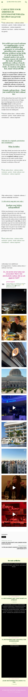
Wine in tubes (14, 146)
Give (4, 536)
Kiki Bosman (3, 19)
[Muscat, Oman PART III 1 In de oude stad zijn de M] (14, 301)
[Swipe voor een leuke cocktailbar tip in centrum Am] (14, 461)
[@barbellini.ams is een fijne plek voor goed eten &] (14, 354)
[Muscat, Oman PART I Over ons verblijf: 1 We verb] (14, 434)
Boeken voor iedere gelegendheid (14, 206)
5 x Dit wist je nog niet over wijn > (13, 201)
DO (2, 6)
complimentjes (12, 45)
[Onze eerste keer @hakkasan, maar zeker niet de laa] (14, 407)
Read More (15, 601)
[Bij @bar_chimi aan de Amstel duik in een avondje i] (14, 514)
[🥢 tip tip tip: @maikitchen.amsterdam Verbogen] (14, 328)
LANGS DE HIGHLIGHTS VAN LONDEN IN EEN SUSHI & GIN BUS (14, 543)
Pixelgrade (17, 692)
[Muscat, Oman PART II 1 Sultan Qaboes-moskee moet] (14, 381)
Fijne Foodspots (15, 596)
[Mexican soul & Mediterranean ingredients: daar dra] (14, 487)
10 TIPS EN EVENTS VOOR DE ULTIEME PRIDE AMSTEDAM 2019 (14, 547)
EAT (9, 596)
